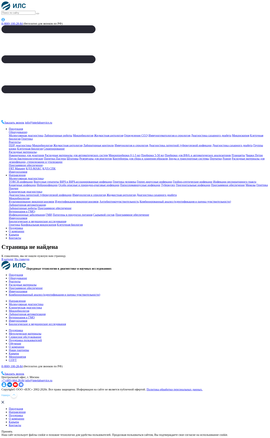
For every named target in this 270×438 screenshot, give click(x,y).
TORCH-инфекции (21, 181)
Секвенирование (54, 148)
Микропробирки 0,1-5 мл (124, 155)
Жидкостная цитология (108, 135)
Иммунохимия (18, 171)
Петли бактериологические (26, 158)
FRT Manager (17, 168)
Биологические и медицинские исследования (37, 221)
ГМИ (49, 214)
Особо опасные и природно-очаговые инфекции (88, 185)
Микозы (251, 185)
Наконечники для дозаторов (26, 155)
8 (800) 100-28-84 (12, 23)
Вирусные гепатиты (46, 181)
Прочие (13, 188)
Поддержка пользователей (25, 340)
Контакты (15, 237)
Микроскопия (240, 135)
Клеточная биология (30, 148)
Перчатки (216, 158)
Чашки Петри (254, 155)
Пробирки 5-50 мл (152, 155)
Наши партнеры (19, 350)
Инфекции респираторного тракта (234, 181)
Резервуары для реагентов (95, 158)
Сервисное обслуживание (25, 336)
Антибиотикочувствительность (119, 201)
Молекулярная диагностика (26, 135)
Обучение (15, 343)
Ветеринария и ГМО (22, 211)
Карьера (14, 234)
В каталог (7, 259)
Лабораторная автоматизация (27, 204)
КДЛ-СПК (49, 168)
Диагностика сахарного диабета (211, 135)
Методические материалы (25, 333)
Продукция (16, 128)
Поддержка (16, 228)
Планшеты (238, 155)
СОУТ (13, 360)
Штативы (73, 158)
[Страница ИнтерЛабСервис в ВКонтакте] (10, 386)
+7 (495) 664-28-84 (12, 380)
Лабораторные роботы (58, 135)
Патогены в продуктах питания (72, 214)
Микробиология (83, 135)
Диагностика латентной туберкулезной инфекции (180, 145)
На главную (22, 259)
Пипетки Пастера (55, 158)
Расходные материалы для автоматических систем (76, 155)
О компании (16, 231)
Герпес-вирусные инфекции (154, 181)
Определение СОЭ (136, 135)
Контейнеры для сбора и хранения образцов (140, 158)
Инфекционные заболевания (27, 214)
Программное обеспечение (26, 165)
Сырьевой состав (104, 214)
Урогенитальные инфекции (193, 185)
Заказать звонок (14, 122)
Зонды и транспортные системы (189, 158)
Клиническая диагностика (25, 191)
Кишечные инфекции (22, 185)
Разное (227, 158)
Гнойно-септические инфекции (192, 181)
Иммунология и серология (131, 145)
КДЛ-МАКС (34, 168)
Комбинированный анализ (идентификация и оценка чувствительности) (185, 201)
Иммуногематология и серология (169, 135)
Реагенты (15, 142)
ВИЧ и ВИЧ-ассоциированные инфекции (86, 181)
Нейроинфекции (47, 185)
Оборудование (18, 132)
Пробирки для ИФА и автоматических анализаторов (198, 155)
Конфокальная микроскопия (38, 224)
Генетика (27, 138)
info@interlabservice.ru (38, 122)
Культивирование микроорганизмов (31, 201)
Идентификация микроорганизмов (77, 201)
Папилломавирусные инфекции (140, 185)
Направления (17, 175)
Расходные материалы (23, 152)
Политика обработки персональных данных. (175, 389)
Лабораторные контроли (98, 145)
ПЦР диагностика (20, 145)
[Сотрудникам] (3, 20)
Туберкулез (168, 185)
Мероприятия (17, 356)
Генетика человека (124, 181)
